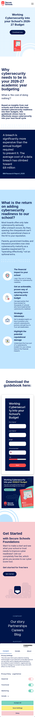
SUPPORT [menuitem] (17, 641)
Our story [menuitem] (18, 621)
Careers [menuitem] (17, 630)
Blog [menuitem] (17, 634)
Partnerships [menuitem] (17, 626)
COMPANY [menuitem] (17, 616)
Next (17, 465)
